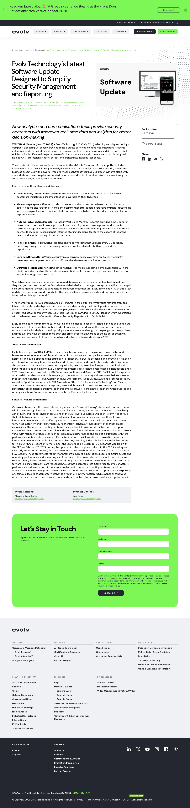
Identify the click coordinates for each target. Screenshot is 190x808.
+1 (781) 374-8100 (82, 793)
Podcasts (59, 711)
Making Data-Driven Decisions (154, 652)
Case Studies (103, 647)
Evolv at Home (64, 695)
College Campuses (22, 695)
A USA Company (111, 799)
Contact (121, 23)
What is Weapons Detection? (154, 668)
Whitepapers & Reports (67, 707)
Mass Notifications (107, 686)
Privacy (79, 799)
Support (132, 23)
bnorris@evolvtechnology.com (87, 498)
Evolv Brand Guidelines (66, 762)
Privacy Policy (114, 586)
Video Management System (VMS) (116, 690)
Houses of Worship (67, 102)
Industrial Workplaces (24, 715)
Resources (119, 31)
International (19, 720)
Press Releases (36, 50)
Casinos (38, 102)
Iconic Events (19, 711)
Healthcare (49, 102)
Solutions (40, 31)
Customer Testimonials (109, 656)
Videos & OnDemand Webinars (71, 703)
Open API (59, 656)
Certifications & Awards (67, 652)
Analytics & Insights (23, 660)
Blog (56, 682)
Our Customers (79, 31)
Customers (102, 652)
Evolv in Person (65, 699)
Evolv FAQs (144, 656)
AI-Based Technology (65, 647)
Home (14, 50)
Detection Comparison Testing (155, 647)
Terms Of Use (93, 799)
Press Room (145, 23)
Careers (170, 23)
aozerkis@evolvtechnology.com (29, 498)
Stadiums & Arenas (37, 105)
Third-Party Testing (149, 660)
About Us (59, 750)
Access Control (105, 682)
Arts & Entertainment (59, 105)
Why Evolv (58, 31)
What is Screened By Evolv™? (154, 664)
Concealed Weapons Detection (29, 647)
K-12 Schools (25, 102)
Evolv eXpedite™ (24, 656)
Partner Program (63, 660)
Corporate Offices (22, 699)
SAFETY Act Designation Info (137, 799)
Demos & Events (63, 686)
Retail (23, 105)
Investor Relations (64, 767)
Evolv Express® (23, 652)
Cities (28, 108)
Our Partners (101, 31)
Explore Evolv (64, 690)
